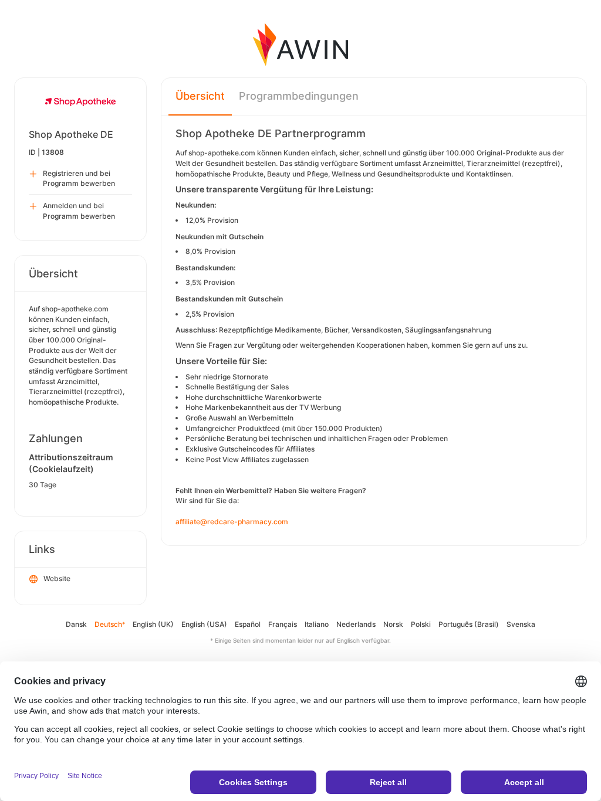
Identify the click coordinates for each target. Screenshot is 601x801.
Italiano (317, 624)
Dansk (76, 624)
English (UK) (153, 624)
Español (248, 624)
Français (282, 624)
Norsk (393, 624)
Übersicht (200, 96)
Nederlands (356, 624)
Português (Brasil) (468, 624)
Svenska (521, 624)
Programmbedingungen (299, 96)
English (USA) (204, 624)
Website (56, 578)
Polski (421, 624)
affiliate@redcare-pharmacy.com (231, 521)
